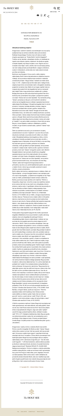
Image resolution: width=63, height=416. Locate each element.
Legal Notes (24, 411)
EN (25, 24)
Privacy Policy (40, 411)
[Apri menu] (58, 8)
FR (32, 24)
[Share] (53, 16)
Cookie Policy (31, 411)
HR (35, 24)
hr (4, 12)
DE (22, 24)
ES (29, 24)
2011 (16, 12)
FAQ (18, 411)
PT (41, 24)
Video (31, 41)
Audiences (10, 12)
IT (38, 24)
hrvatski (54, 12)
